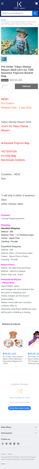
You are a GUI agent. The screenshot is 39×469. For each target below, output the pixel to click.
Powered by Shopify (27, 459)
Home (3, 20)
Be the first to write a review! (19, 408)
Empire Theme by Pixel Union (10, 459)
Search (3, 454)
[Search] (35, 13)
